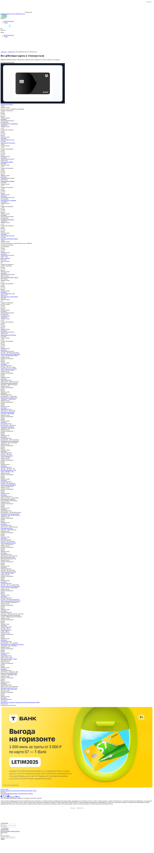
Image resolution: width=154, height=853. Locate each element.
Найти (2, 839)
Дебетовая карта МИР (34, 702)
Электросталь (11, 51)
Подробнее (4, 119)
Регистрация (4, 831)
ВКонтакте (12, 796)
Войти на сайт (4, 829)
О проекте (30, 793)
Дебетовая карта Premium (7, 702)
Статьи (6, 22)
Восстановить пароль (14, 831)
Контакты (73, 808)
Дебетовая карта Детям (21, 702)
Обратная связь (23, 793)
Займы (7, 790)
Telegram (4, 796)
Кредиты (3, 790)
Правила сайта (80, 808)
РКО (31, 790)
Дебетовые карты (24, 790)
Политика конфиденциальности (9, 793)
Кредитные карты (9, 21)
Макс (18, 796)
